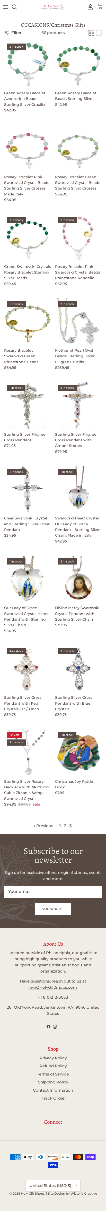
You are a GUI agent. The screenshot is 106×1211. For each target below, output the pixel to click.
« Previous (43, 825)
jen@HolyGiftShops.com (53, 987)
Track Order (53, 1098)
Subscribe (53, 909)
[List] (99, 33)
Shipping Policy (53, 1082)
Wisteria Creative (83, 1193)
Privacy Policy (53, 1058)
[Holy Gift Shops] (53, 7)
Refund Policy (53, 1065)
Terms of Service (53, 1074)
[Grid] (91, 33)
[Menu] (5, 7)
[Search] (17, 7)
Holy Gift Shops (33, 1193)
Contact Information (53, 1090)
